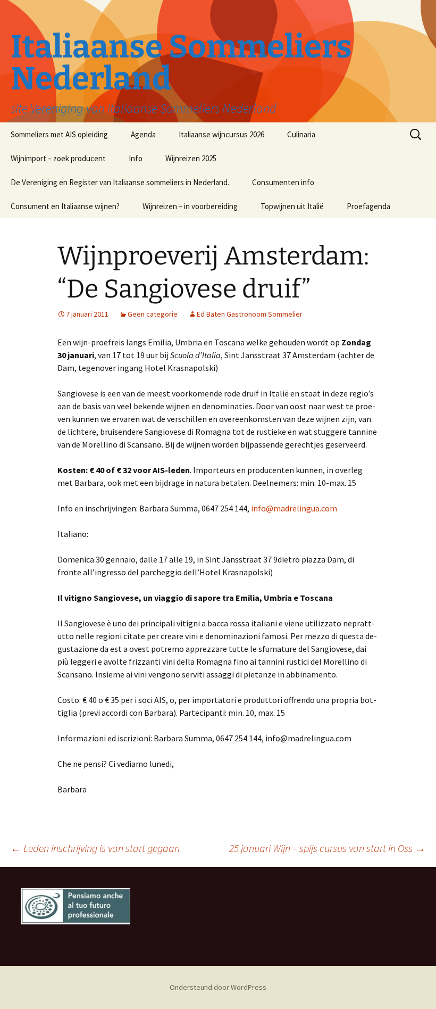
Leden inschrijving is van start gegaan (95, 848)
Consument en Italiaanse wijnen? (65, 206)
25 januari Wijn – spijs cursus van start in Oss (327, 848)
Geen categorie (153, 314)
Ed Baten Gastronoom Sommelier (250, 314)
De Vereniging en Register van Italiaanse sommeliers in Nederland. (120, 182)
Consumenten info (283, 182)
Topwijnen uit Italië (292, 206)
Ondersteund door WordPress (218, 987)
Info (135, 158)
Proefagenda (368, 206)
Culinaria (301, 134)
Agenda (143, 134)
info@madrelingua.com (294, 508)
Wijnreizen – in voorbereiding (190, 206)
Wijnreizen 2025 (190, 158)
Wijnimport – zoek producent (58, 158)
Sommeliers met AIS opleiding (59, 134)
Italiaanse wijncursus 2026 (221, 134)
